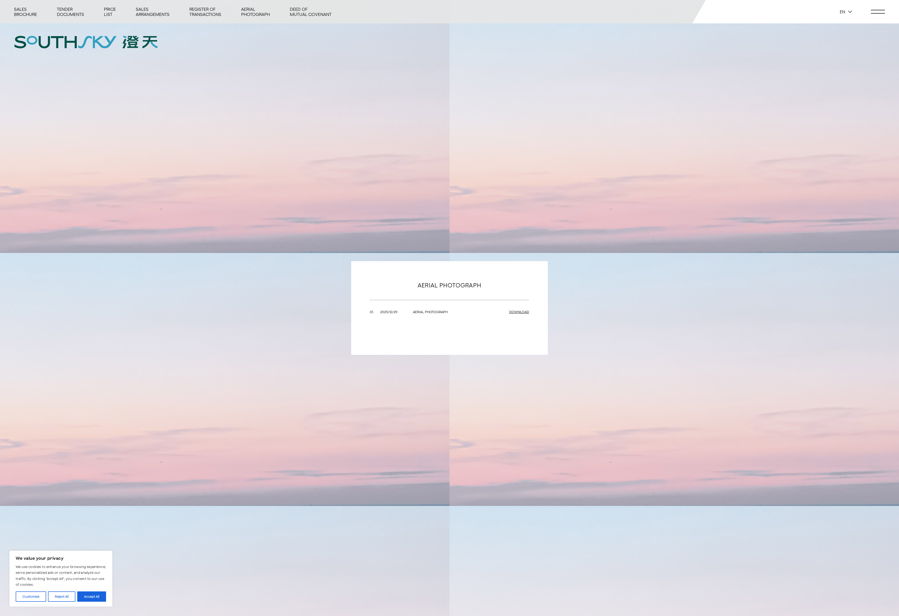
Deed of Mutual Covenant (311, 12)
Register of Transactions (205, 12)
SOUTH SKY (86, 42)
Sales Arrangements (152, 12)
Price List (110, 12)
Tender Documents (70, 12)
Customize (30, 596)
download (519, 312)
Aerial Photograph (255, 12)
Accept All (91, 596)
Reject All (62, 596)
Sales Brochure (25, 12)
